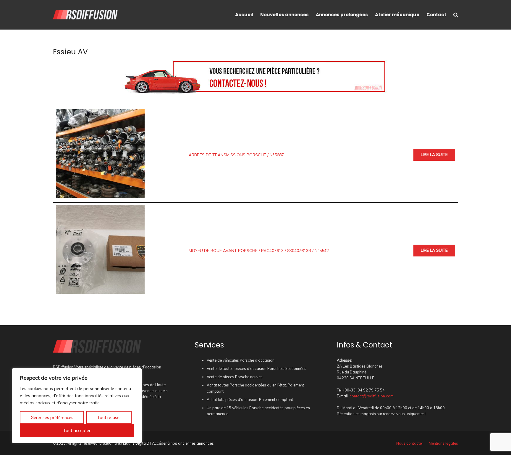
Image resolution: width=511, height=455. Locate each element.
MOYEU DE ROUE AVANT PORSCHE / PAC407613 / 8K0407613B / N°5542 (259, 250)
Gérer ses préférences (52, 417)
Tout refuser (109, 417)
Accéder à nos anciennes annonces (183, 443)
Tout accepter (76, 430)
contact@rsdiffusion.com (372, 396)
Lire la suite (434, 154)
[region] (77, 405)
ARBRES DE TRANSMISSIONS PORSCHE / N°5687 (236, 154)
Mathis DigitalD (136, 443)
